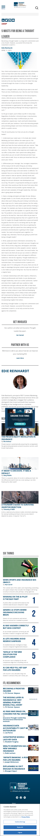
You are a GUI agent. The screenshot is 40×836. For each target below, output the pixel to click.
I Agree (20, 832)
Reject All (20, 827)
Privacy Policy (26, 817)
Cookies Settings (20, 822)
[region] (20, 820)
